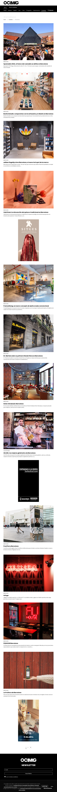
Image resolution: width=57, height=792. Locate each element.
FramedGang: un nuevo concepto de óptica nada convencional (26, 306)
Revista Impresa (13, 7)
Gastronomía (36, 10)
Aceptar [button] (44, 786)
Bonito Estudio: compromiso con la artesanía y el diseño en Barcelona (28, 114)
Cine (23, 10)
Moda (5, 10)
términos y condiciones (14, 776)
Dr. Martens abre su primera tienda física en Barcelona (23, 356)
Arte (19, 10)
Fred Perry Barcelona (10, 546)
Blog (5, 7)
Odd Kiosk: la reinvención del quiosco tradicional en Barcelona (25, 212)
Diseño (15, 10)
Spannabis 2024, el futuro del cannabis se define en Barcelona (25, 64)
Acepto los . (11, 776)
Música (10, 10)
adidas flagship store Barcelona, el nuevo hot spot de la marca (25, 162)
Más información (48, 788)
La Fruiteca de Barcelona (12, 692)
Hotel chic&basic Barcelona (13, 404)
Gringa (5, 595)
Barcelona (5, 61)
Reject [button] (52, 786)
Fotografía (28, 10)
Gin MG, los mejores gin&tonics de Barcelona (19, 453)
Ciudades (43, 10)
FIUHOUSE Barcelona (10, 643)
